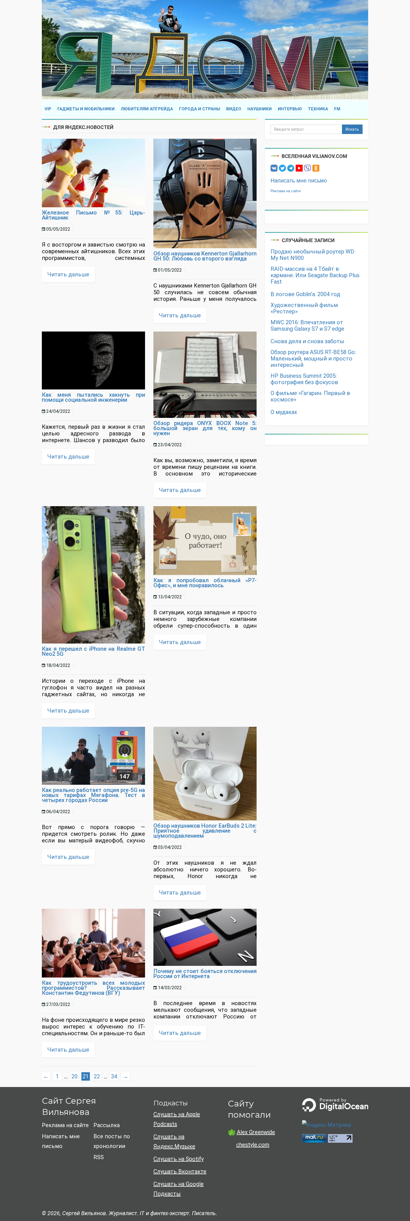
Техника (318, 108)
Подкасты (170, 1103)
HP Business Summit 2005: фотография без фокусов (304, 379)
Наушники (259, 108)
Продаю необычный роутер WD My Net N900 (312, 254)
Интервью (290, 108)
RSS (98, 1157)
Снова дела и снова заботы (307, 341)
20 (74, 1076)
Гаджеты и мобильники (86, 108)
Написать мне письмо (299, 180)
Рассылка (106, 1125)
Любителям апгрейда (147, 108)
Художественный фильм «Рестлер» (304, 308)
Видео (233, 108)
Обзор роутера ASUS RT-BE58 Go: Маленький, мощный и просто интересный (313, 358)
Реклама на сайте (286, 191)
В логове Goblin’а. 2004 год (305, 294)
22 (97, 1076)
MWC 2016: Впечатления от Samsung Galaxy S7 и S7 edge (307, 325)
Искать (352, 129)
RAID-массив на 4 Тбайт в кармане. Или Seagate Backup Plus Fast (315, 275)
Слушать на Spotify (178, 1159)
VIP (48, 108)
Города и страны (199, 108)
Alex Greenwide (256, 1132)
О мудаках (284, 412)
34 (114, 1076)
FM (337, 108)
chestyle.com (252, 1144)
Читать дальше (68, 274)
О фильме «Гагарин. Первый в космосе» (310, 396)
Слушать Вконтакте (179, 1171)
